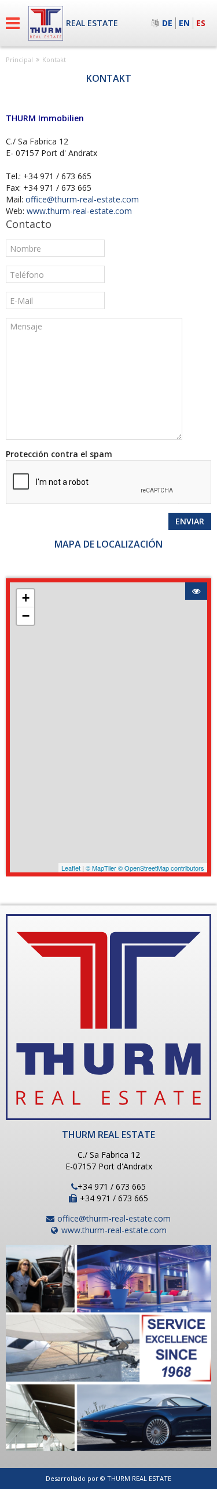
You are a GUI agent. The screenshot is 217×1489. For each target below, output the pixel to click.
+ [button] (26, 597)
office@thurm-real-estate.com (82, 199)
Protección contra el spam (59, 453)
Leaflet (70, 867)
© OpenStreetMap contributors (161, 867)
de (167, 22)
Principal (19, 59)
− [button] (26, 615)
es (200, 22)
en (184, 22)
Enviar (189, 521)
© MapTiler (101, 867)
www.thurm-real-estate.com (79, 210)
